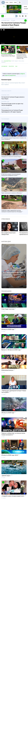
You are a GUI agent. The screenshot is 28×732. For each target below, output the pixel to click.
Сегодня (12, 27)
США (16, 66)
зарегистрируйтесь (10, 75)
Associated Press (7, 60)
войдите (22, 73)
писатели (11, 66)
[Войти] (22, 16)
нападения (4, 66)
